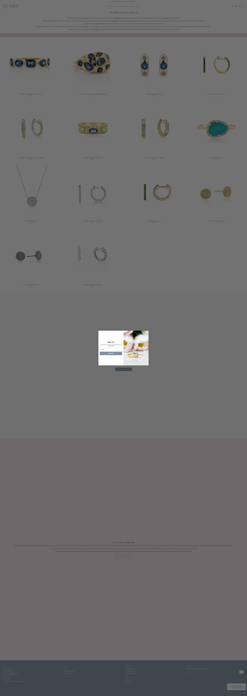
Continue (111, 353)
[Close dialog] (147, 332)
